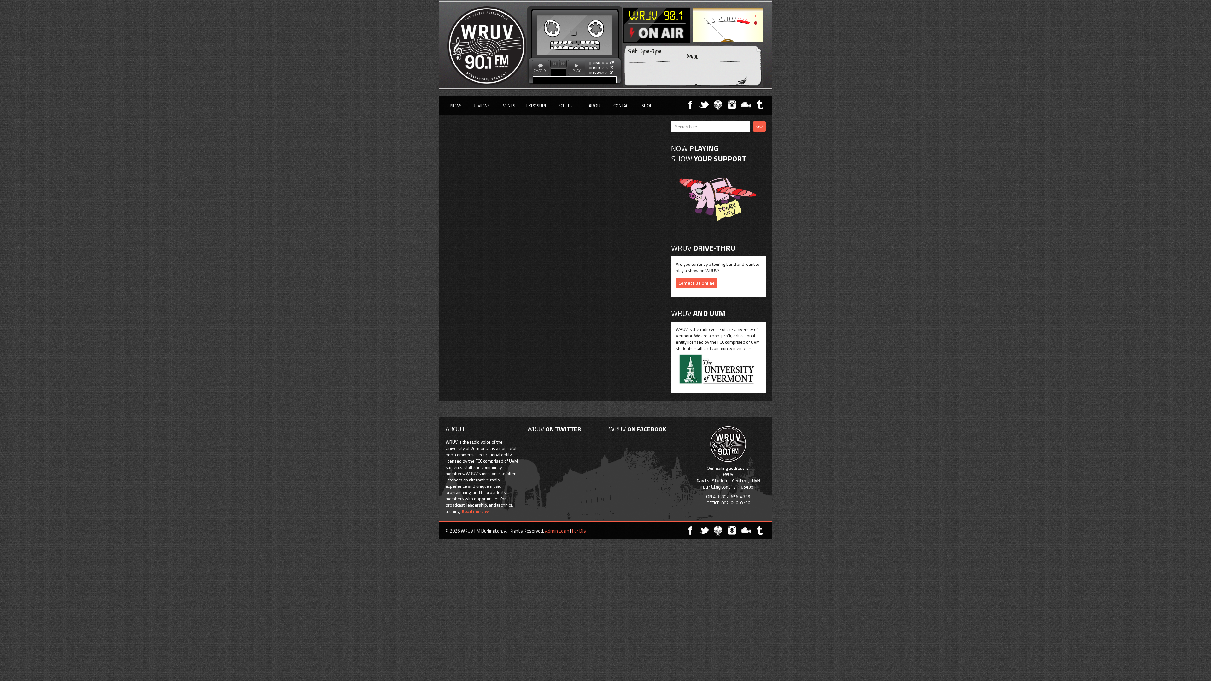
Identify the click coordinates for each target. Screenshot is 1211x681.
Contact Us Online (696, 283)
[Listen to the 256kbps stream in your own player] (612, 63)
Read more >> (475, 511)
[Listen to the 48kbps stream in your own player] (611, 72)
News (456, 105)
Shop (646, 105)
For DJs (579, 530)
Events (508, 105)
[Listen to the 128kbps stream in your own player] (611, 67)
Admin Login (557, 530)
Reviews (481, 105)
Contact (621, 105)
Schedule (568, 105)
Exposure (536, 105)
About (595, 105)
